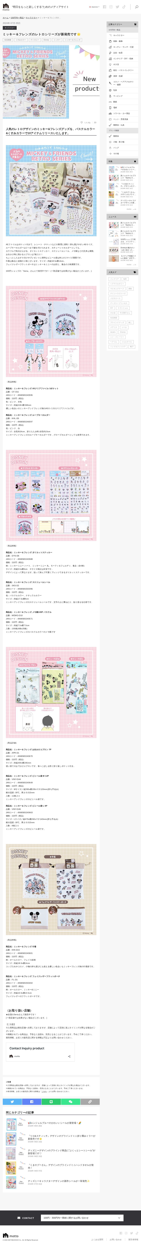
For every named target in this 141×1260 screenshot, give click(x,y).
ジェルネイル (127, 342)
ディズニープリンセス (118, 303)
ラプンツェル (123, 308)
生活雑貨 (7, 40)
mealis (113, 332)
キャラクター (31, 18)
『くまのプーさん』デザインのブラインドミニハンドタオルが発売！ (61, 1166)
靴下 (132, 347)
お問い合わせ (116, 1239)
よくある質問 (97, 1239)
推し (130, 323)
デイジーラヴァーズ (118, 293)
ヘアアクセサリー (117, 284)
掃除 (130, 289)
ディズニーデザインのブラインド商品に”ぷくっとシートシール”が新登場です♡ (61, 1152)
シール (124, 327)
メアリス (113, 327)
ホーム (6, 18)
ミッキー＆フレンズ (72, 40)
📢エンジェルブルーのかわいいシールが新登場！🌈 (54, 1123)
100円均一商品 (17, 18)
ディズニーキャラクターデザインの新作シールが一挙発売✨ (59, 1181)
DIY (111, 308)
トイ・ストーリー (117, 337)
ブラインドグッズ (117, 323)
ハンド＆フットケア (118, 347)
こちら (44, 1091)
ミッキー (57, 40)
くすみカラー (21, 40)
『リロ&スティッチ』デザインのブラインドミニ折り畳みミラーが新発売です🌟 (61, 1137)
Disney (46, 40)
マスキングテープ (117, 289)
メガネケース (115, 298)
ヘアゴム (113, 342)
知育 (125, 279)
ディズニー (35, 40)
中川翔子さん (125, 313)
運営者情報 (133, 1239)
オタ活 (112, 313)
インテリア (114, 279)
